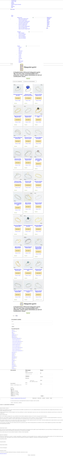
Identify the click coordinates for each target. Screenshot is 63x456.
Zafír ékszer (13, 368)
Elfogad (12, 402)
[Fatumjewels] (17, 9)
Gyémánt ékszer (14, 356)
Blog (11, 376)
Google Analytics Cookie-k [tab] (3, 427)
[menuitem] (31, 0)
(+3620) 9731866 (27, 380)
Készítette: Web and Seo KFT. (22, 398)
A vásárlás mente (13, 379)
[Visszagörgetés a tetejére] (0, 399)
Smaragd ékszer (14, 366)
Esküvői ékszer (14, 352)
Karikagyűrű (19, 31)
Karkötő (13, 361)
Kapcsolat (12, 3)
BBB (12, 332)
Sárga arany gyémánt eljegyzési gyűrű (17, 350)
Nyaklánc (13, 363)
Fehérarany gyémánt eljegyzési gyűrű (17, 341)
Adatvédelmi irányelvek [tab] (3, 450)
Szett (12, 367)
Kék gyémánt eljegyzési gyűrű (16, 344)
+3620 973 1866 (13, 1)
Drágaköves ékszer (14, 334)
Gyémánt (13, 355)
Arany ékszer (13, 331)
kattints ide (14, 387)
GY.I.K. (12, 5)
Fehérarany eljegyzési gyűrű (16, 339)
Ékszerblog (13, 6)
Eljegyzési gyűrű (19, 17)
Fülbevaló (13, 354)
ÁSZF (12, 7)
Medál (12, 362)
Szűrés (13, 326)
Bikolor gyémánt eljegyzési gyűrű (16, 338)
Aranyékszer (47, 398)
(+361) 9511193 (27, 381)
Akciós (13, 330)
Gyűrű (12, 359)
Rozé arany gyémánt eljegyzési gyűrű (17, 347)
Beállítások (20, 402)
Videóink (12, 2)
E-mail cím (41, 376)
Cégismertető (12, 371)
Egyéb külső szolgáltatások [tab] (3, 434)
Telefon (41, 380)
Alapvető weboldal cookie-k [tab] (3, 414)
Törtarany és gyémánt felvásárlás (16, 4)
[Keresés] (47, 27)
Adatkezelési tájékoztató (3, 453)
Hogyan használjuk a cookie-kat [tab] (4, 408)
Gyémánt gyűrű (39, 398)
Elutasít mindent (16, 402)
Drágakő (13, 333)
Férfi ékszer (13, 353)
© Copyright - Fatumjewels (14, 398)
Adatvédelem (12, 377)
